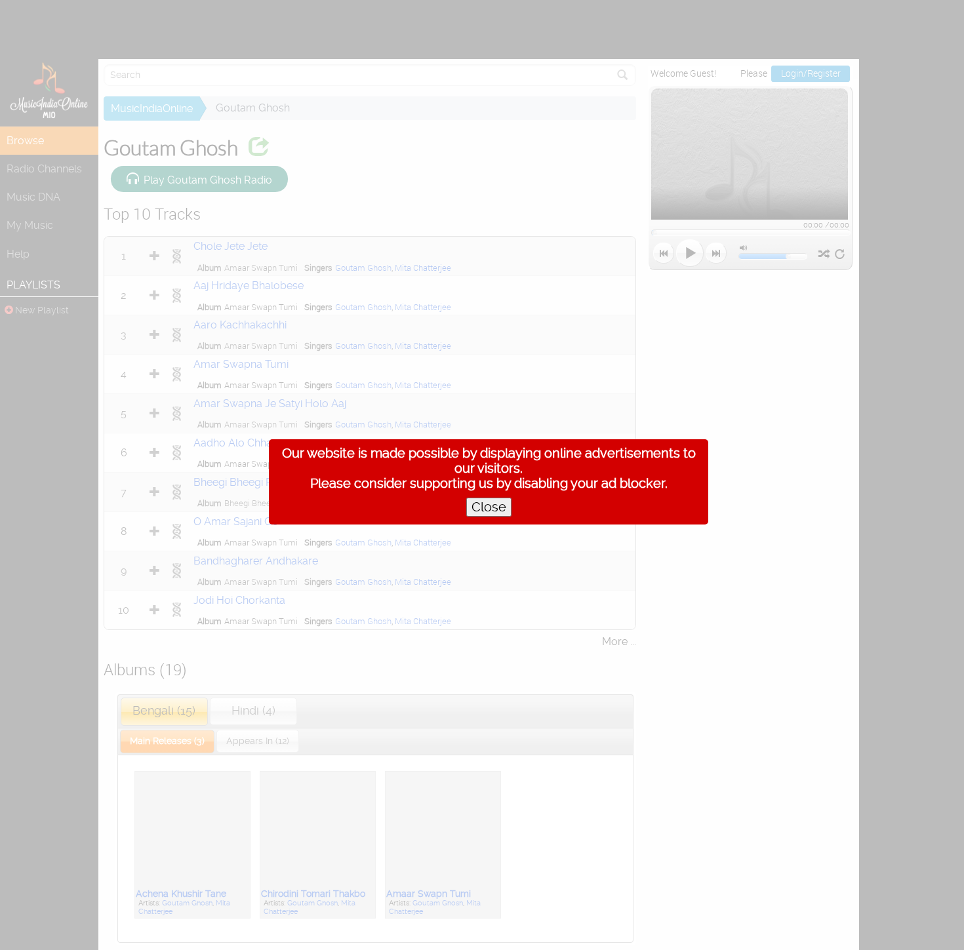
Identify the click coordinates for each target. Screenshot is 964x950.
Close (489, 507)
